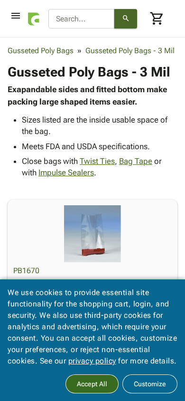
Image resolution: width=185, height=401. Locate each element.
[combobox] (81, 19)
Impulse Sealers (66, 172)
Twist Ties (97, 161)
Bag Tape (135, 161)
